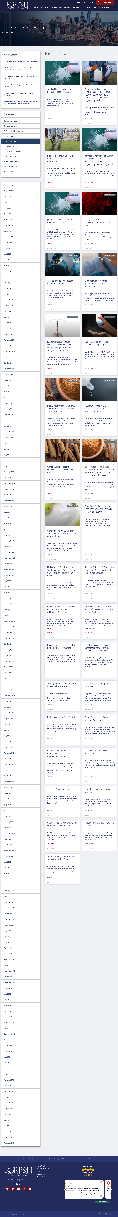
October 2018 (8, 644)
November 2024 (9, 288)
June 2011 (7, 1063)
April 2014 (7, 879)
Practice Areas (33, 1159)
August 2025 (8, 248)
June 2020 (7, 587)
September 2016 (9, 713)
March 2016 (8, 747)
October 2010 (8, 1097)
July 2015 (7, 793)
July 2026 (7, 197)
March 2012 (8, 1017)
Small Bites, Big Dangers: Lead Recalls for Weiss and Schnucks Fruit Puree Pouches (98, 509)
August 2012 (8, 988)
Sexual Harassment (11, 166)
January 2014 (8, 896)
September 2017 (9, 661)
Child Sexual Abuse (11, 126)
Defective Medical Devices (14, 131)
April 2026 (7, 214)
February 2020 (9, 610)
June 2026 (7, 202)
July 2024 (7, 311)
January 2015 (8, 828)
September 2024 (9, 300)
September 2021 (9, 501)
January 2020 (8, 615)
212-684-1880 (18, 1180)
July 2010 (7, 1114)
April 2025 (7, 271)
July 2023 (7, 380)
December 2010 (9, 1091)
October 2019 (8, 633)
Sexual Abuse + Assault (13, 151)
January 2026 (8, 231)
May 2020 (7, 592)
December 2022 (9, 415)
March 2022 (8, 466)
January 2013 (8, 965)
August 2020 (8, 575)
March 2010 (8, 1137)
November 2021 (9, 489)
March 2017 (8, 690)
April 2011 (7, 1068)
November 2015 (9, 770)
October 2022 (8, 426)
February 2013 (9, 959)
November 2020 (9, 558)
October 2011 (8, 1046)
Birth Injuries (9, 171)
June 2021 (7, 518)
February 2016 (9, 753)
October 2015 (8, 776)
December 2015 (9, 764)
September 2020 (9, 569)
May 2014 (7, 873)
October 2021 (8, 495)
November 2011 (9, 1040)
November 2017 (9, 655)
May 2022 (7, 455)
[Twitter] (13, 1189)
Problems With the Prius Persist (61, 717)
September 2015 (9, 782)
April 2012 (7, 1011)
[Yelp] (24, 1189)
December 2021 (9, 483)
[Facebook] (7, 1189)
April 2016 (7, 742)
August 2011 (8, 1051)
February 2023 (9, 409)
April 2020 (7, 598)
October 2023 (8, 363)
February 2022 (9, 472)
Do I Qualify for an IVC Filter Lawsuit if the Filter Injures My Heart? (97, 222)
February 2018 (9, 650)
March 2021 (8, 535)
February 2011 (9, 1080)
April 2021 (7, 529)
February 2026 (9, 225)
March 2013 (8, 954)
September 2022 (9, 432)
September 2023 (9, 369)
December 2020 (9, 552)
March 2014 (8, 885)
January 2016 (8, 759)
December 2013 (9, 902)
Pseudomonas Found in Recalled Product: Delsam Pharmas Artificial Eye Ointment (61, 609)
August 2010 (8, 1109)
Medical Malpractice (11, 161)
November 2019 (9, 627)
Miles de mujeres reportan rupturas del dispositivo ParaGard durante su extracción (99, 284)
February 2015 (9, 822)
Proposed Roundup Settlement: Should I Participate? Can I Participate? (60, 159)
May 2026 (7, 208)
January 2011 (8, 1086)
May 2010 (7, 1126)
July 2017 (7, 673)
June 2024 (7, 317)
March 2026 (8, 220)
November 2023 (9, 357)
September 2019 (9, 638)
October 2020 (8, 564)
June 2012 (7, 1000)
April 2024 (7, 328)
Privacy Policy (66, 1159)
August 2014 (8, 856)
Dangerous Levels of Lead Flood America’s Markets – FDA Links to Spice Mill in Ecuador (61, 409)
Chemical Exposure (11, 156)
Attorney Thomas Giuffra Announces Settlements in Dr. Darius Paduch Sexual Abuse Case (20, 103)
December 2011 (9, 1034)
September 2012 (9, 982)
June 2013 (7, 937)
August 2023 (8, 374)
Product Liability (10, 141)
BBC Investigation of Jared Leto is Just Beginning (20, 61)
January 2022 (8, 478)
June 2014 (7, 868)
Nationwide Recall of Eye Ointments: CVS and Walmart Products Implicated (97, 409)
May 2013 (7, 942)
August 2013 (8, 925)
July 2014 (7, 862)
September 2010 (9, 1103)
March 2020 (8, 604)
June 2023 (7, 386)
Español (48, 1159)
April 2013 (7, 948)
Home (4, 33)
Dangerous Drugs (10, 121)
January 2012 (8, 1028)
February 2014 (9, 891)
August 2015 (8, 787)
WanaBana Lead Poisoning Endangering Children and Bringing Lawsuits (62, 470)
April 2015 (7, 810)
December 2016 (9, 696)
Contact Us (76, 1159)
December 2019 (9, 621)
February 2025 (9, 283)
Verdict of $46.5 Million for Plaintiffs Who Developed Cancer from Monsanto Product (61, 753)
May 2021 (7, 524)
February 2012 (9, 1023)
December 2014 (9, 833)
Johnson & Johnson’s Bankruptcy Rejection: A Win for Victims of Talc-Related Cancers (99, 570)
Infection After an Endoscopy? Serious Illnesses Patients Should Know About (19, 69)
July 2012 (7, 994)
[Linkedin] (30, 1189)
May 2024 (7, 323)
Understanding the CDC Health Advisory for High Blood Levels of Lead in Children (61, 534)
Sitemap (56, 1159)
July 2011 (7, 1057)
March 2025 (8, 277)
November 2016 (9, 701)
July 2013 (7, 931)
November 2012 (9, 971)
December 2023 (9, 352)
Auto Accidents (10, 136)
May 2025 (7, 265)
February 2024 (9, 340)
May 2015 (7, 805)
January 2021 (8, 547)
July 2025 (7, 254)
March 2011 (8, 1074)
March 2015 (8, 816)
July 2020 (7, 581)
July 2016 (7, 724)
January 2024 (8, 346)
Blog (42, 1159)
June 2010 (7, 1120)
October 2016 (8, 707)
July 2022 (7, 443)
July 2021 (7, 512)
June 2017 (7, 678)
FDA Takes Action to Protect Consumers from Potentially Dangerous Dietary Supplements (99, 648)
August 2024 (8, 306)
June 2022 (7, 449)
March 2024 (8, 334)
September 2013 (9, 919)
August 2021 (8, 506)
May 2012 (7, 1005)
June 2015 (7, 799)
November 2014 (9, 839)
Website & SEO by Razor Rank (105, 1214)
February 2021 (9, 541)
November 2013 (9, 908)
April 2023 (7, 397)
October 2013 (8, 914)
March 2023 (8, 403)
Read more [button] (69, 1196)
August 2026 (8, 191)
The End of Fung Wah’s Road (59, 789)
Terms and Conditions (89, 1159)
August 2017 (8, 667)
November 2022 (9, 420)
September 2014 (9, 850)
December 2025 (9, 237)
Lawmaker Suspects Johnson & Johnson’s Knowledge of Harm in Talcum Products (99, 609)
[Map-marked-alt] (19, 1189)
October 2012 (8, 977)
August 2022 (8, 438)
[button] (45, 8)
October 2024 (8, 294)
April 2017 (7, 684)
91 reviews (91, 1172)
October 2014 (8, 845)
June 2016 (7, 730)
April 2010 (7, 1132)
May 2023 (7, 392)
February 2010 (9, 1143)
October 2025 (8, 242)
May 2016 (7, 736)
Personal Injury (9, 146)
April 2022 (7, 460)
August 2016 (8, 719)
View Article (51, 118)
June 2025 (7, 260)
